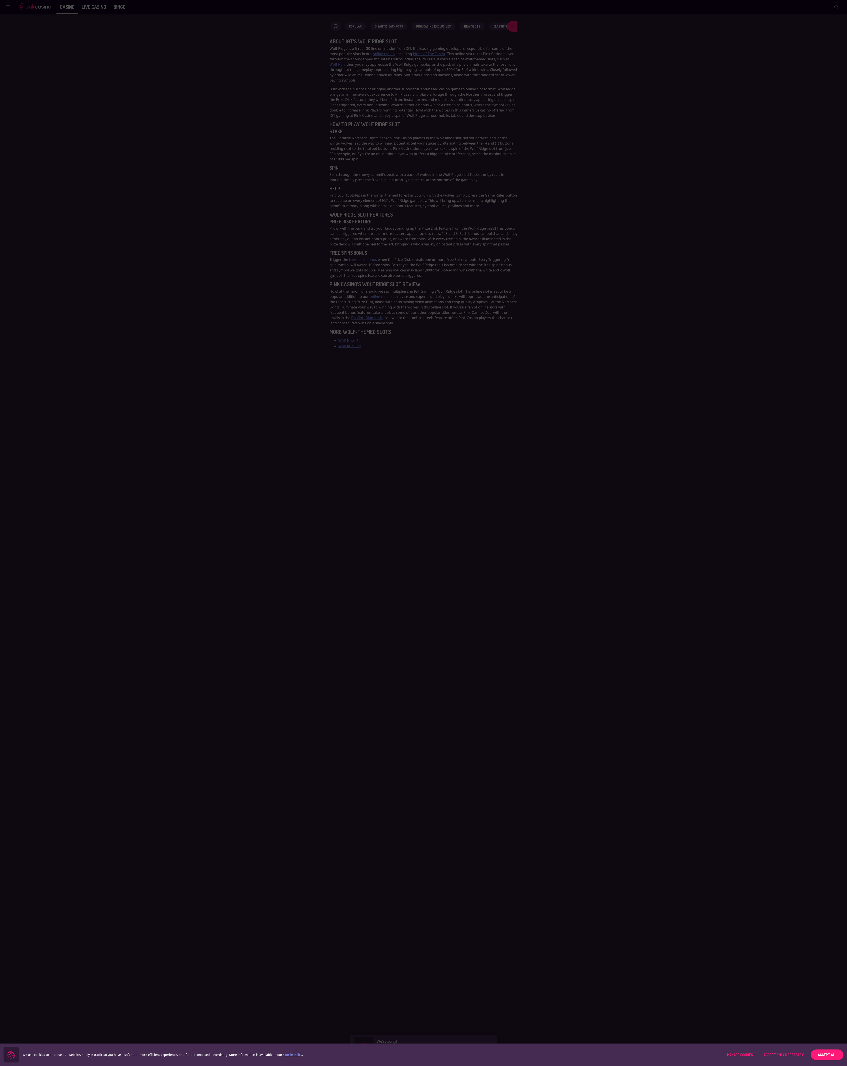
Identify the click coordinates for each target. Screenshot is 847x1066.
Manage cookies (740, 1055)
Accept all (827, 1055)
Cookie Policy (292, 1055)
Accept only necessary (784, 1055)
